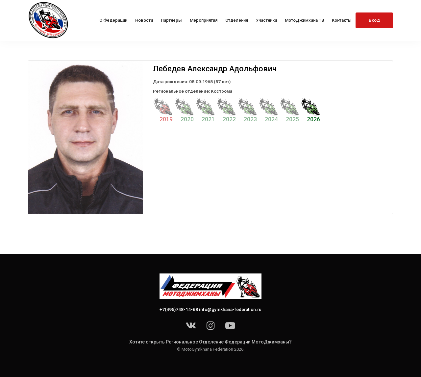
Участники (266, 20)
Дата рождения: (170, 81)
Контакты (342, 20)
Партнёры (171, 20)
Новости (144, 20)
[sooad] (49, 20)
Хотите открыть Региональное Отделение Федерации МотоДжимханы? (210, 341)
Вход (374, 20)
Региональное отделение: (181, 91)
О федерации (113, 20)
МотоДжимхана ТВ (304, 20)
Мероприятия (203, 20)
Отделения (236, 20)
